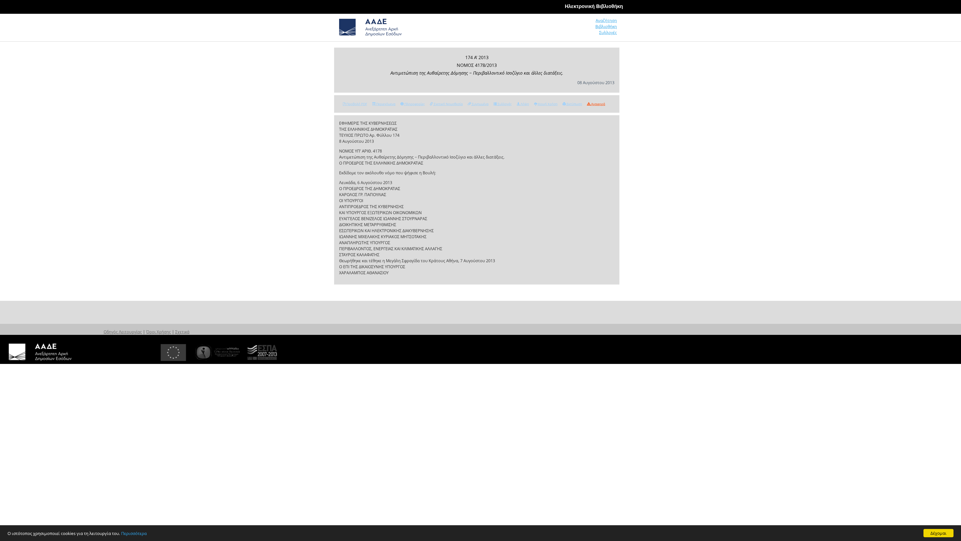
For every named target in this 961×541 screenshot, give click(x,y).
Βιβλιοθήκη (606, 26)
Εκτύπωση (574, 104)
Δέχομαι (938, 533)
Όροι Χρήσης (158, 332)
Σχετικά (182, 332)
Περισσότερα (134, 533)
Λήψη (524, 104)
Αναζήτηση (606, 20)
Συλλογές (608, 32)
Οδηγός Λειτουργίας (123, 332)
